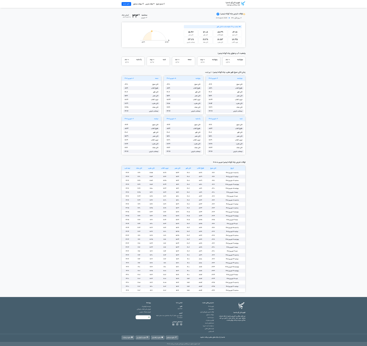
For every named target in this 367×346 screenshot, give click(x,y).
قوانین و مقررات (210, 320)
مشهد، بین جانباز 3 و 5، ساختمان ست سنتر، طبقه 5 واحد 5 (169, 317)
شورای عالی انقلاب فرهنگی (144, 309)
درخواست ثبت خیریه (208, 326)
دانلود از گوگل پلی (141, 338)
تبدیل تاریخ (159, 4)
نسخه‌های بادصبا (209, 323)
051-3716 (180, 309)
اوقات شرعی (149, 4)
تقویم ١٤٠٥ (211, 306)
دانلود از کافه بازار (156, 338)
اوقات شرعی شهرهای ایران (207, 312)
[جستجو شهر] (217, 14)
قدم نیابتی (211, 331)
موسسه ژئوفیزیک (146, 306)
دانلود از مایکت (127, 338)
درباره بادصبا (210, 318)
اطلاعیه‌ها (211, 309)
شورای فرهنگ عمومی (145, 312)
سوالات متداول (137, 4)
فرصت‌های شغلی (209, 329)
